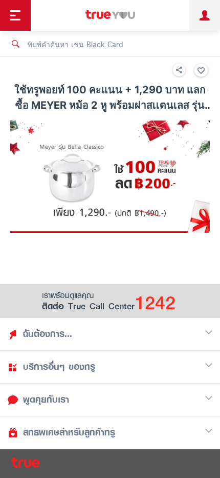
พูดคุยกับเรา (46, 399)
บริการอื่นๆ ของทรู (59, 367)
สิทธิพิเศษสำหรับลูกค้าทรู (69, 432)
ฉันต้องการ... (47, 334)
